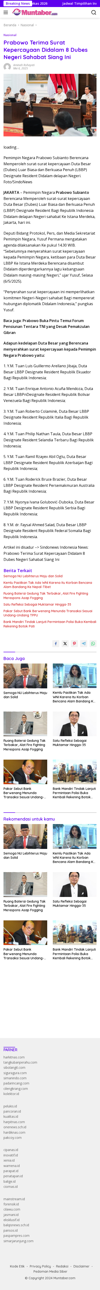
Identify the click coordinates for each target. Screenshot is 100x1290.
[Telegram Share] (83, 643)
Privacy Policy (40, 1266)
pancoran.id (12, 1111)
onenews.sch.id (14, 1127)
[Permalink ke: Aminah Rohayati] (7, 66)
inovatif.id (10, 1155)
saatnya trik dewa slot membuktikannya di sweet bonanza (47, 1011)
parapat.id (10, 1171)
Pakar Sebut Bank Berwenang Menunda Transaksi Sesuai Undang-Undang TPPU (47, 613)
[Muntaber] (34, 12)
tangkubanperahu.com (20, 1062)
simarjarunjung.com (18, 1241)
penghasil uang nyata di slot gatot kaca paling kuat (41, 990)
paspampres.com (16, 1235)
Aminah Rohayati (24, 65)
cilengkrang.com (15, 1088)
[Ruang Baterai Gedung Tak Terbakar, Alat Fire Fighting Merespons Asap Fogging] (25, 724)
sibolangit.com (14, 1067)
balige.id (9, 1181)
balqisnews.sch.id (16, 1225)
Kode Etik (17, 1266)
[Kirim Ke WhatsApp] (93, 643)
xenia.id (9, 1160)
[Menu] (6, 12)
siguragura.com (15, 1073)
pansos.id (10, 1230)
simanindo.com (15, 1078)
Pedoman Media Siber (50, 1271)
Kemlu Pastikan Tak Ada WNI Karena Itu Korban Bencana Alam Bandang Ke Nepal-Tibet (47, 585)
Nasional (10, 35)
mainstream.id (14, 1199)
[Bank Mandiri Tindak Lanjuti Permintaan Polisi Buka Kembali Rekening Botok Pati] (75, 772)
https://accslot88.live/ (19, 1023)
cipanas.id (10, 1150)
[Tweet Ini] (65, 643)
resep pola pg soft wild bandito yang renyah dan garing (44, 1006)
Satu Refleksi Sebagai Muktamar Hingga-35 (37, 604)
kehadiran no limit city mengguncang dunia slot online (43, 985)
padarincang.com (16, 1083)
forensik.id (11, 1204)
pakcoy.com (12, 1137)
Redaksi (62, 1266)
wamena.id (11, 1165)
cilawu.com (11, 1209)
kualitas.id (10, 1116)
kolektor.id (11, 1093)
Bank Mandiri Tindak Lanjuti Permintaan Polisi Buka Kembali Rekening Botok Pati (49, 624)
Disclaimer (81, 1266)
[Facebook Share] (55, 643)
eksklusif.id (11, 1220)
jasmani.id (11, 1214)
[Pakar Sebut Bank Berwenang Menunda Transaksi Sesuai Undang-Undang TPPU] (25, 772)
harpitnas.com (14, 1122)
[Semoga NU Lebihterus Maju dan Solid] (25, 676)
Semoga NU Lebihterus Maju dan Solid (33, 576)
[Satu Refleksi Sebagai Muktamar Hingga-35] (75, 724)
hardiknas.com (14, 1132)
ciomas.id (10, 1186)
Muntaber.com (64, 1278)
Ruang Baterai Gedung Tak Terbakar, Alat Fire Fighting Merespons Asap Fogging (45, 595)
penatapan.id (13, 1176)
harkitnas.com (14, 1057)
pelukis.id (10, 1106)
